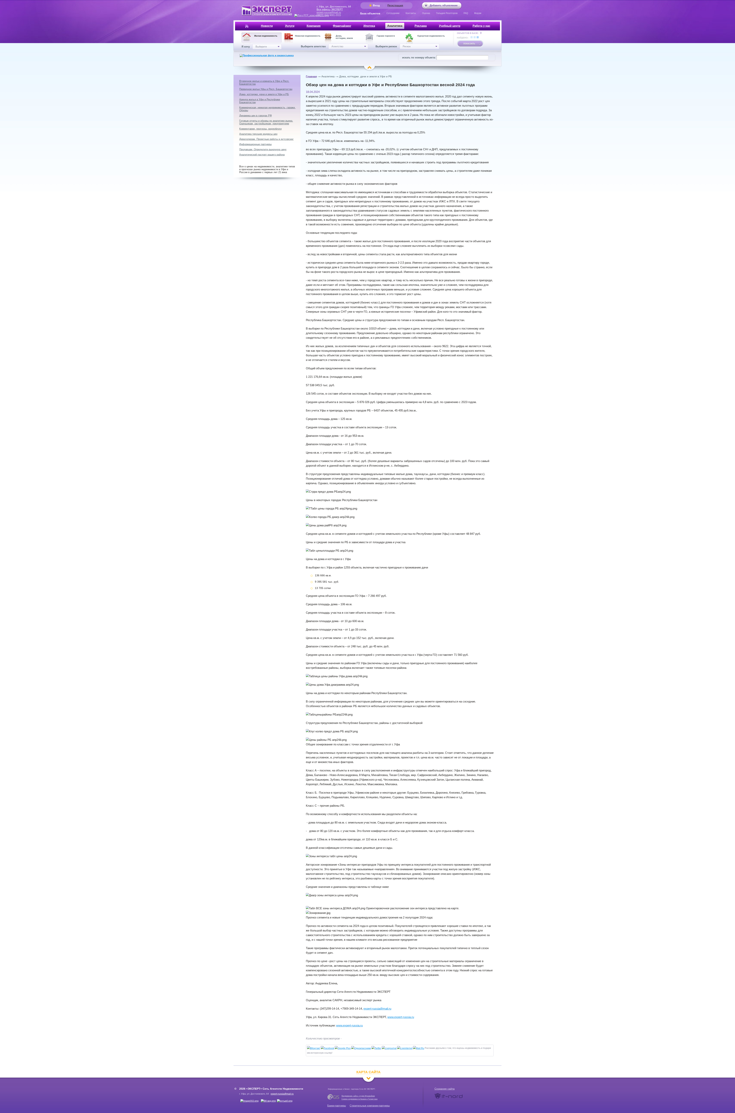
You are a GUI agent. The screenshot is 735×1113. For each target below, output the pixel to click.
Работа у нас (481, 25)
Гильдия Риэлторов (446, 13)
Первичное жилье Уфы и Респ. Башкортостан (265, 89)
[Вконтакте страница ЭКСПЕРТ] (249, 1101)
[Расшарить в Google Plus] (343, 1048)
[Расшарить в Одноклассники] (361, 1048)
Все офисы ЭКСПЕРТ (330, 9)
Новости (267, 25)
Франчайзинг (342, 25)
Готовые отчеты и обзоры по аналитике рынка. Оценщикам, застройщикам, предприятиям (266, 122)
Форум (477, 13)
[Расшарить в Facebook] (327, 1048)
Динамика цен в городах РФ (255, 115)
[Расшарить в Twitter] (376, 1048)
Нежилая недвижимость (307, 36)
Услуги (289, 25)
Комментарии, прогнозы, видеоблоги (260, 128)
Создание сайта (444, 1088)
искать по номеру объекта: (419, 57)
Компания (314, 25)
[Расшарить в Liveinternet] (404, 1048)
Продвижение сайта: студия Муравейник (358, 1096)
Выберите (261, 46)
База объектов (370, 13)
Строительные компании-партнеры (370, 1105)
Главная (311, 76)
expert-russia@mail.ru (329, 12)
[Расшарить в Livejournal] (389, 1048)
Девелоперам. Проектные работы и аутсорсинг (266, 139)
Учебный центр (449, 25)
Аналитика (394, 25)
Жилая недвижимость (265, 36)
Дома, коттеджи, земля (344, 37)
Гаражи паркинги (386, 36)
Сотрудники (392, 13)
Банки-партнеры (336, 1105)
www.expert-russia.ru (400, 1017)
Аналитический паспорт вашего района (262, 154)
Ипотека (369, 25)
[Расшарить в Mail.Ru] (418, 1048)
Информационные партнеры (255, 144)
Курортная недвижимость (431, 36)
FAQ (466, 13)
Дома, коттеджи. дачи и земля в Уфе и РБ (365, 76)
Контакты (411, 13)
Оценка (426, 13)
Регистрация (395, 5)
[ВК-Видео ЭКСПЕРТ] (268, 1101)
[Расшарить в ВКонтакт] (313, 1048)
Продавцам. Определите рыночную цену (263, 149)
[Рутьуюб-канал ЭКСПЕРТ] (284, 1101)
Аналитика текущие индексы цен (258, 133)
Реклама (421, 25)
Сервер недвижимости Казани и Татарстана (359, 1099)
